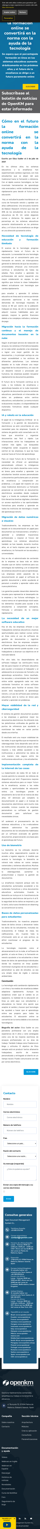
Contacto (6, 1427)
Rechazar (22, 12)
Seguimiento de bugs (8, 1503)
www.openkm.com (23, 1354)
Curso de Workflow (9, 1493)
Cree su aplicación (29, 1431)
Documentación (8, 1489)
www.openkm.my (24, 1331)
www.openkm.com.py (27, 1343)
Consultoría (26, 1435)
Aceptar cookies (9, 12)
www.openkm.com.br (24, 1315)
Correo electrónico (11, 1112)
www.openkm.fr (23, 1319)
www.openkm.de (24, 1322)
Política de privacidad (20, 1526)
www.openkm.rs (22, 1352)
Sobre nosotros (8, 1422)
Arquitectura (27, 1422)
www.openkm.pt (24, 1347)
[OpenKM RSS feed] (25, 1519)
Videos (4, 1457)
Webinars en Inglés (9, 1461)
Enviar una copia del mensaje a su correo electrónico (18, 1186)
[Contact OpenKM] (31, 1519)
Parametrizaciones (29, 1439)
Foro (3, 1497)
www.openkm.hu (24, 1324)
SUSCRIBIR (30, 87)
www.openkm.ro (24, 1350)
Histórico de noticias (7, 1478)
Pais (5, 1138)
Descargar (6, 1473)
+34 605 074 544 (17, 1230)
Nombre (6, 1099)
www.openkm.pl (23, 1345)
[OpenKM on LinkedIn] (19, 1519)
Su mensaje (13, 1164)
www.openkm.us (21, 1357)
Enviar (8, 1199)
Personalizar (8, 18)
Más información (8, 7)
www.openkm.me (26, 1338)
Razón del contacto (12, 1151)
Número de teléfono (12, 1125)
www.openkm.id (25, 1326)
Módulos (25, 1427)
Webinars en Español (7, 1467)
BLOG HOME (31, 1072)
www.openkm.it (21, 1329)
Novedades (6, 1484)
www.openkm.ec (24, 1317)
